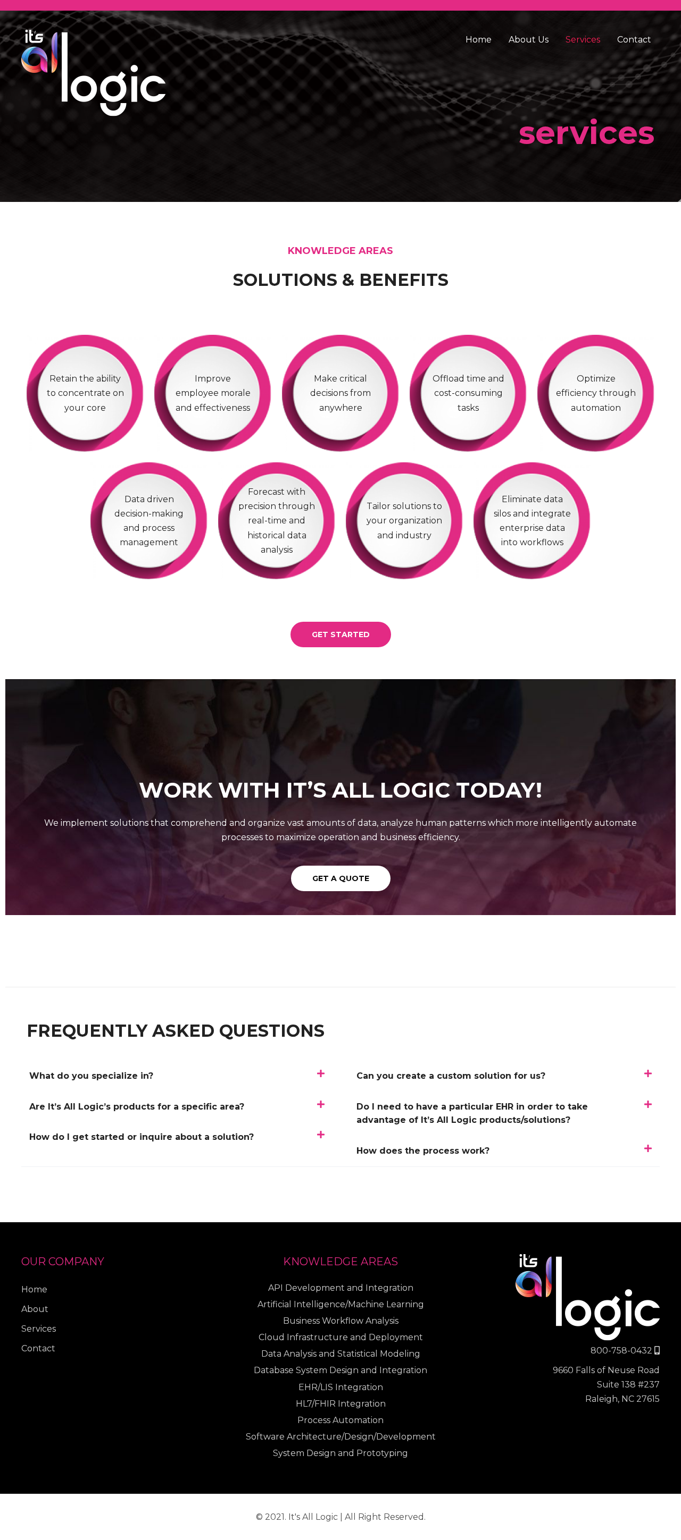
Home (479, 40)
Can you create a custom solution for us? (450, 1076)
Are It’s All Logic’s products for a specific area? (136, 1107)
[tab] (177, 1076)
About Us (529, 40)
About (34, 1309)
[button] (340, 634)
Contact (634, 40)
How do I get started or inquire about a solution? (141, 1137)
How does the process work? (422, 1151)
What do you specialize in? (91, 1076)
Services (583, 40)
